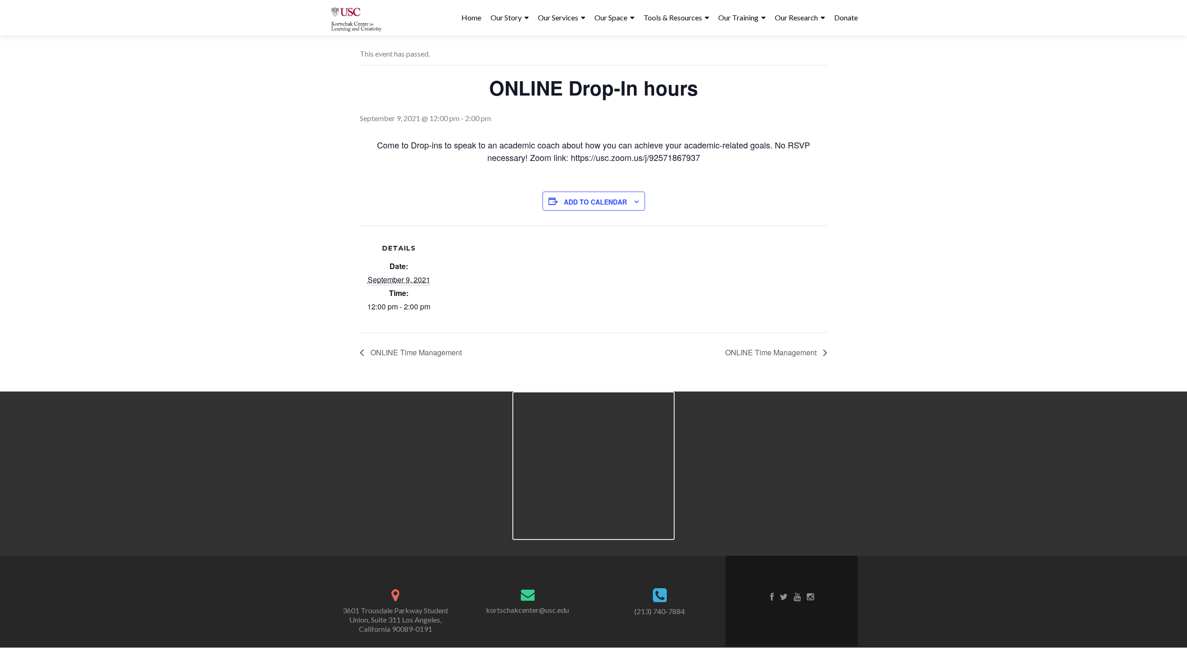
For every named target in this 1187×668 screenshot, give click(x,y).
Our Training (738, 17)
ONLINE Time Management (415, 352)
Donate (846, 17)
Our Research (796, 17)
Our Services (558, 17)
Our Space (610, 17)
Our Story (506, 17)
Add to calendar (595, 201)
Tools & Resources (673, 17)
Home (471, 17)
